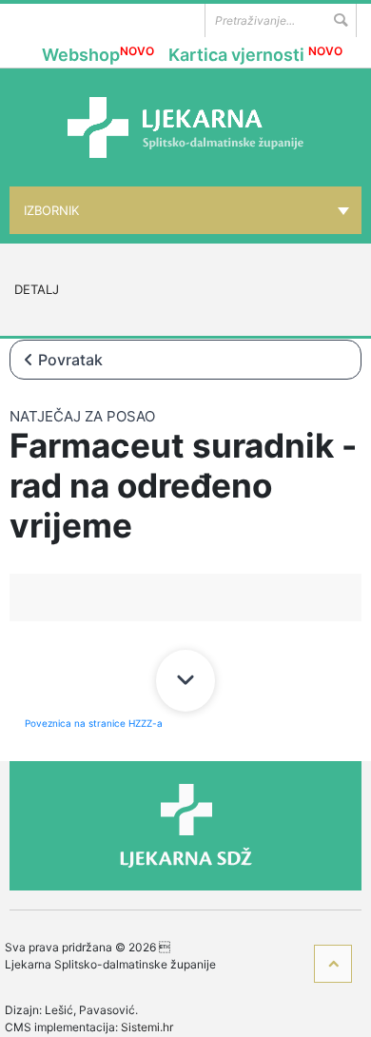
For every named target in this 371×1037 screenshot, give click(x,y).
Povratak (70, 359)
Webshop (98, 54)
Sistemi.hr (147, 1027)
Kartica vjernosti (255, 54)
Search (340, 20)
